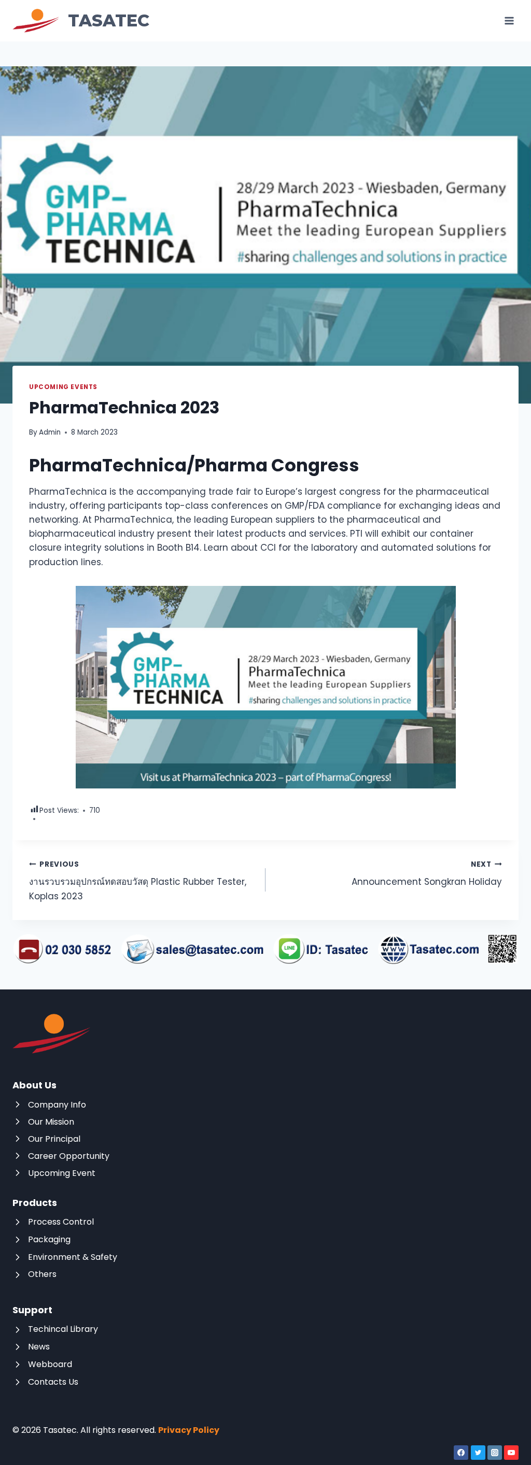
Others (42, 1274)
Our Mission (51, 1122)
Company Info (57, 1105)
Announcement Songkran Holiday (427, 873)
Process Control (61, 1222)
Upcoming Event (61, 1173)
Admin (50, 432)
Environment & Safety (72, 1257)
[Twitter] (478, 1452)
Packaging (49, 1239)
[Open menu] (509, 20)
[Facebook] (461, 1452)
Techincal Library (63, 1329)
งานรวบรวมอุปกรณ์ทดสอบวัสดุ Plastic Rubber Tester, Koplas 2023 (137, 880)
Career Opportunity (68, 1156)
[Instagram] (494, 1452)
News (39, 1347)
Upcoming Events (63, 387)
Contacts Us (53, 1382)
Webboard (50, 1364)
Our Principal (54, 1139)
